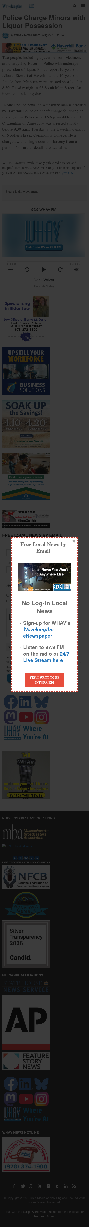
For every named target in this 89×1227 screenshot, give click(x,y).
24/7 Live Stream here (46, 657)
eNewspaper (38, 632)
